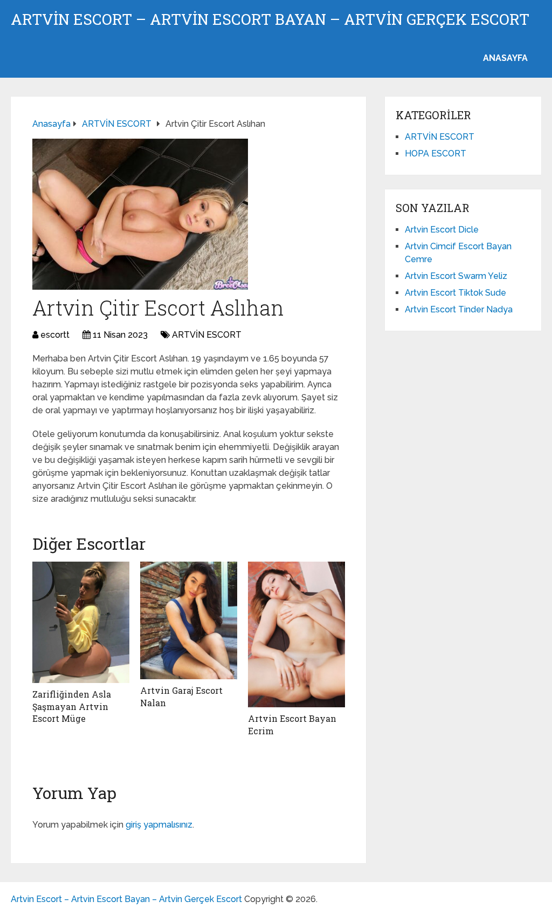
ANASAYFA (505, 58)
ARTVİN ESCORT (207, 335)
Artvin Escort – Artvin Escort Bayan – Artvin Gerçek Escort (270, 19)
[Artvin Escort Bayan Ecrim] (296, 634)
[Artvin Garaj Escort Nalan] (188, 620)
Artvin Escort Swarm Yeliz (456, 276)
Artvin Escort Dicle (442, 229)
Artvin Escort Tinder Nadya (459, 309)
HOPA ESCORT (435, 153)
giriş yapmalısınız (159, 825)
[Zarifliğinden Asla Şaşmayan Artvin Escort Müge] (80, 622)
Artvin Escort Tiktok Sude (455, 293)
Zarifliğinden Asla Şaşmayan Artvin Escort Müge (71, 706)
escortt (55, 335)
